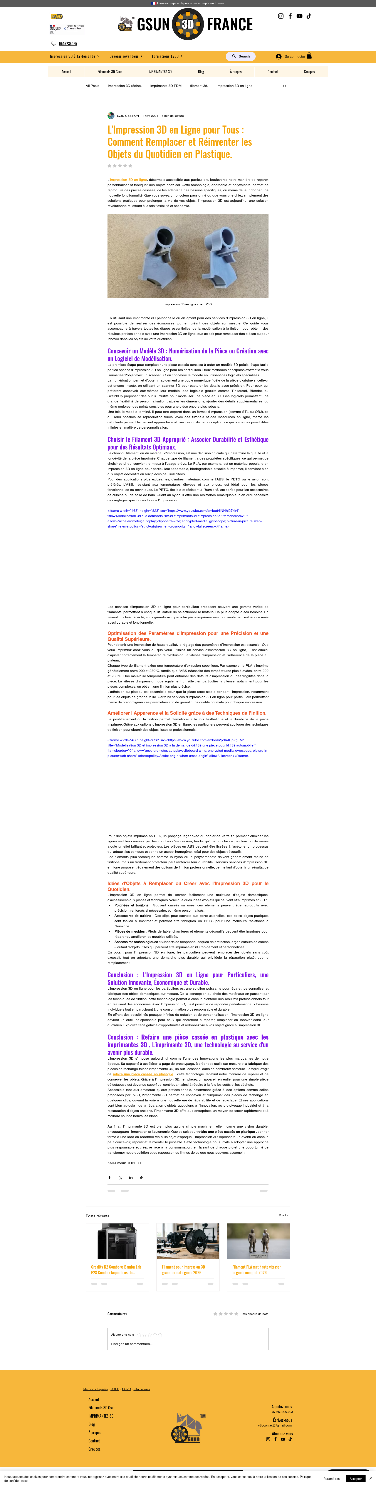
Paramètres (332, 1478)
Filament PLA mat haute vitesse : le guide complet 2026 (256, 1269)
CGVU (126, 1389)
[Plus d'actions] (266, 115)
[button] (126, 56)
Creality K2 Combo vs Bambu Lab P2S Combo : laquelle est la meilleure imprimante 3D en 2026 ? (116, 1269)
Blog (92, 1424)
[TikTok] (308, 16)
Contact (94, 1441)
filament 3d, (199, 86)
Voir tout (284, 1215)
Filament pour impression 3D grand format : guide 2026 (183, 1269)
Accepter (356, 1478)
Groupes (95, 1449)
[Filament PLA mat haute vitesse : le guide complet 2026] (258, 1241)
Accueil (94, 1399)
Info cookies (142, 1389)
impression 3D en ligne (234, 86)
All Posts (92, 86)
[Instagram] (280, 16)
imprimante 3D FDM (165, 86)
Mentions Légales (95, 1389)
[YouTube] (299, 16)
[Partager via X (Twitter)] (120, 1177)
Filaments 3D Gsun (102, 1407)
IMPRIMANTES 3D (101, 1416)
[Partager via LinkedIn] (131, 1177)
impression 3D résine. (125, 86)
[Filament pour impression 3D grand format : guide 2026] (188, 1241)
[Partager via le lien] (141, 1177)
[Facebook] (290, 16)
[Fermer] (370, 1479)
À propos (95, 1432)
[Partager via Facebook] (109, 1177)
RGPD (115, 1389)
